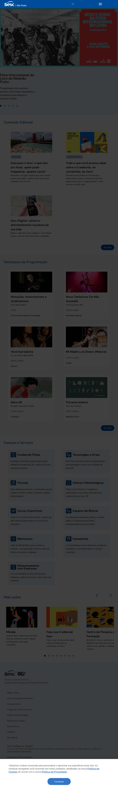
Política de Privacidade (54, 771)
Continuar (59, 781)
